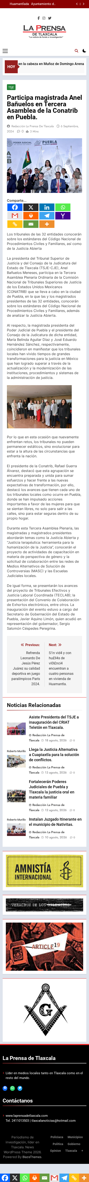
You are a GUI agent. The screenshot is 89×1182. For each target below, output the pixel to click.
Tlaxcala (71, 1151)
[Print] (30, 215)
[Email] (30, 224)
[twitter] (50, 18)
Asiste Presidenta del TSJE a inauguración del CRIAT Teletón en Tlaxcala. (54, 722)
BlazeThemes (31, 1157)
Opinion (55, 1151)
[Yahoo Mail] (62, 215)
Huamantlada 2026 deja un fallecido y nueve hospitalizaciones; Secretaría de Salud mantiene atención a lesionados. (16, 4)
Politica (58, 1144)
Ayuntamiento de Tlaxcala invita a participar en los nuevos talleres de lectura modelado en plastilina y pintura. (43, 4)
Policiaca (57, 1137)
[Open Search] (76, 50)
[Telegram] (46, 215)
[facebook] (38, 18)
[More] (46, 224)
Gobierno (74, 1144)
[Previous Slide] (77, 4)
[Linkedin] (46, 207)
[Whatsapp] (62, 207)
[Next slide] (83, 4)
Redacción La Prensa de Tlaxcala (32, 126)
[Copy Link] (14, 224)
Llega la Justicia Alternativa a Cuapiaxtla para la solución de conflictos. (54, 754)
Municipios (75, 1137)
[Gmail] (14, 215)
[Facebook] (14, 207)
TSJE (11, 87)
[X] (30, 207)
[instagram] (44, 18)
